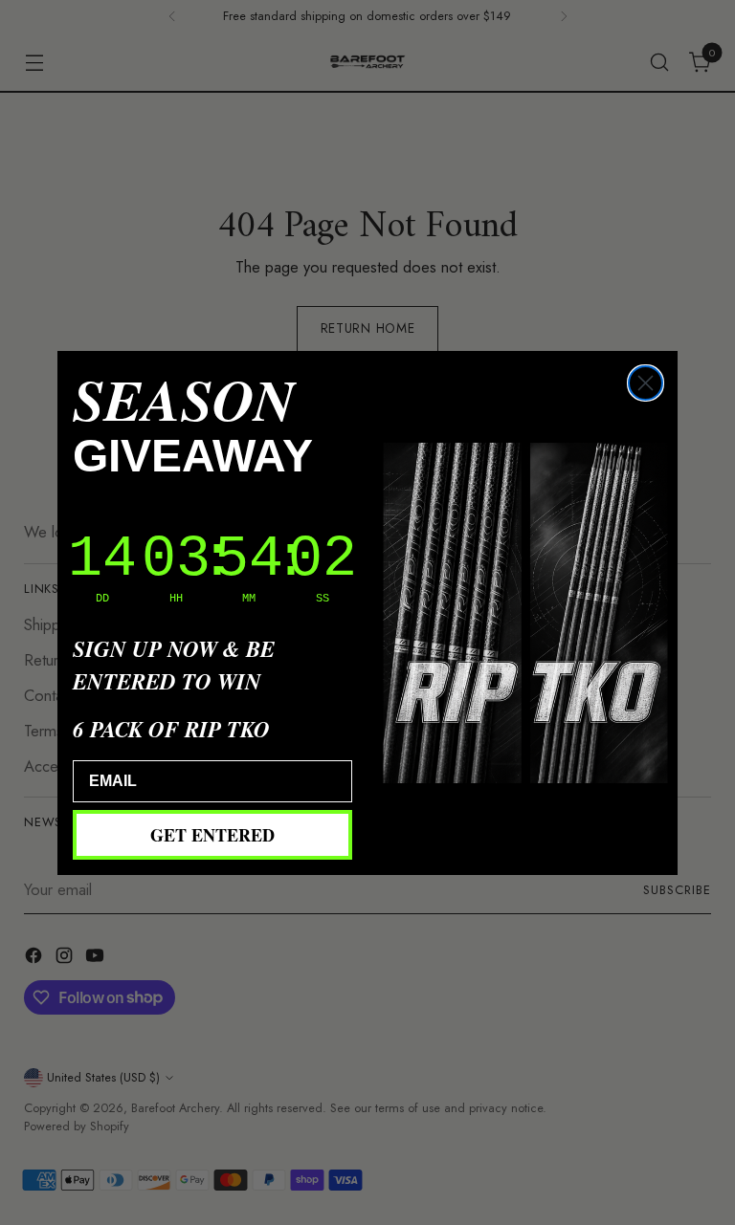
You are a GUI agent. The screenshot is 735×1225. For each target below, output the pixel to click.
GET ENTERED (212, 834)
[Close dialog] (645, 383)
